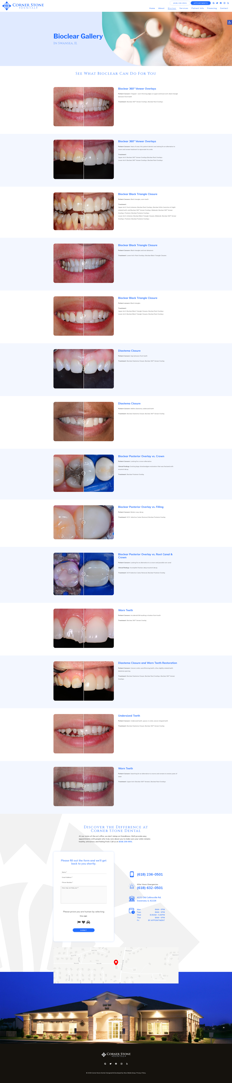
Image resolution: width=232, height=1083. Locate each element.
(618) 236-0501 (125, 841)
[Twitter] (217, 3)
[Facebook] (221, 3)
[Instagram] (224, 3)
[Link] (23, 5)
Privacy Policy (141, 1073)
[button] (229, 22)
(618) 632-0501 (150, 888)
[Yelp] (228, 3)
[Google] (213, 3)
